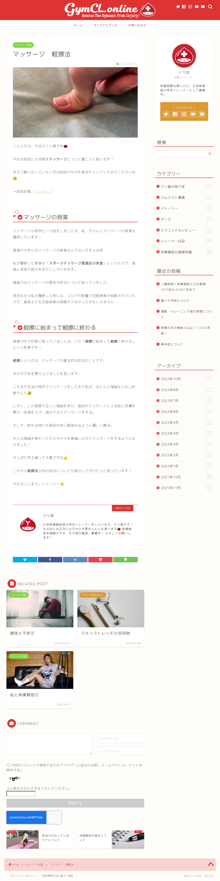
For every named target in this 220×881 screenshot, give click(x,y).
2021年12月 (186, 477)
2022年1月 (185, 466)
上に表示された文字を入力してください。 (39, 788)
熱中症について (172, 344)
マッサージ (44, 191)
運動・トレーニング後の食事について (186, 314)
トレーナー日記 (23, 45)
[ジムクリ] (110, 18)
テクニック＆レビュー (185, 230)
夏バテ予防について (175, 300)
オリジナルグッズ (105, 25)
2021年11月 (186, 488)
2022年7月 (185, 400)
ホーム (78, 25)
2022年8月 (185, 390)
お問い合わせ (137, 25)
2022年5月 (185, 422)
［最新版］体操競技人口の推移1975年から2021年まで (183, 287)
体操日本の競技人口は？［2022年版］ (186, 330)
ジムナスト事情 (185, 197)
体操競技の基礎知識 (186, 252)
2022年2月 (185, 455)
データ (186, 219)
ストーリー (185, 208)
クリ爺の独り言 (185, 186)
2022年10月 (185, 379)
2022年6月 (185, 411)
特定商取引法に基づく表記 (57, 876)
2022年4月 (185, 433)
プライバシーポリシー (23, 876)
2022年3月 (186, 444)
